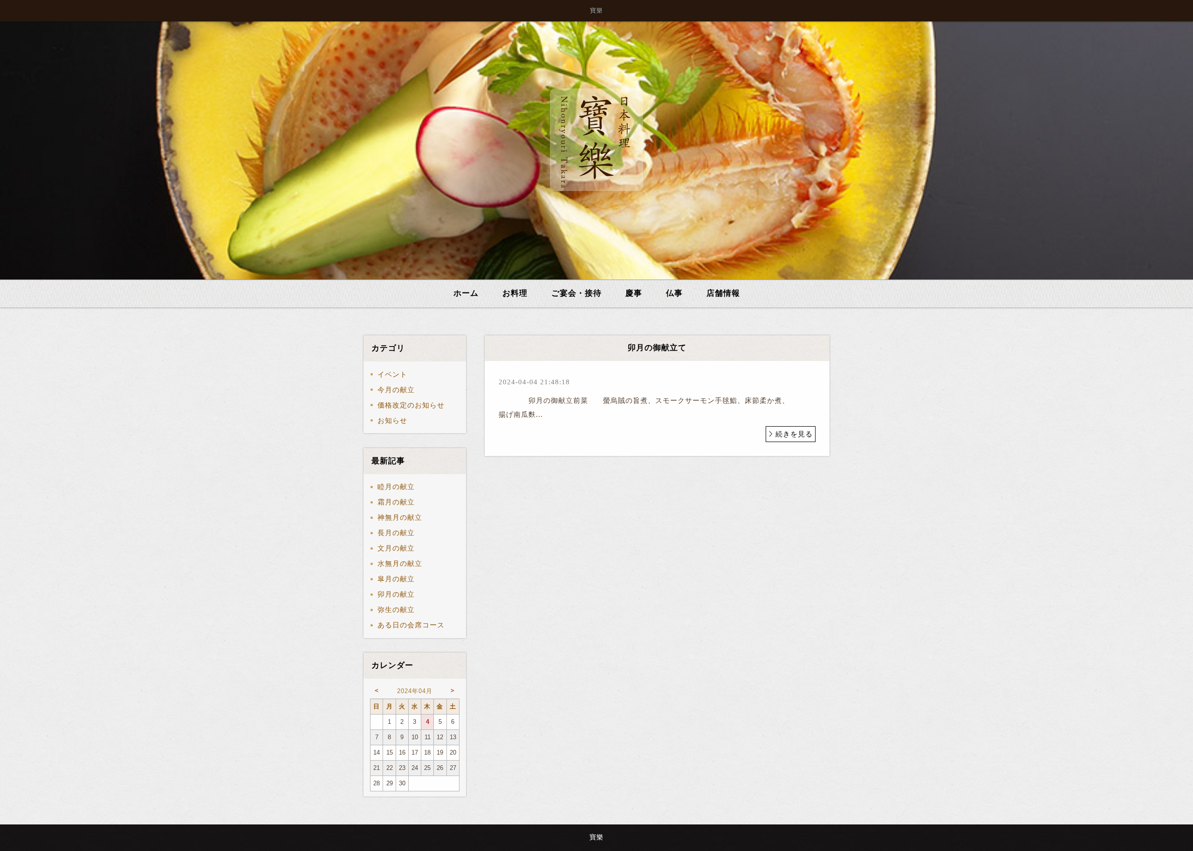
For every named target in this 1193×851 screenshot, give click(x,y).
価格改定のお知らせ (411, 405)
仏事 (674, 293)
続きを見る (794, 434)
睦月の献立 (396, 486)
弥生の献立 (396, 609)
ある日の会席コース (411, 625)
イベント (392, 374)
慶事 (633, 293)
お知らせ (392, 420)
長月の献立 (396, 533)
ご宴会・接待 (576, 293)
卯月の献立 (396, 594)
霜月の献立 (396, 502)
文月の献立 (396, 548)
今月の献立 (396, 390)
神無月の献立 (399, 517)
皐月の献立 (396, 579)
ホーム (466, 293)
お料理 (515, 293)
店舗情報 (723, 293)
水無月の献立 (399, 563)
